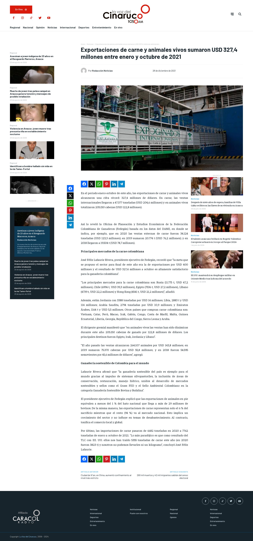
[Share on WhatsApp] (99, 184)
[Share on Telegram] (121, 184)
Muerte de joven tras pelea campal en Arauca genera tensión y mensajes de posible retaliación (30, 94)
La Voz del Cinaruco (27, 536)
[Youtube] (48, 18)
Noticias (90, 44)
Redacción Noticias (26, 240)
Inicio (83, 44)
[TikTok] (31, 18)
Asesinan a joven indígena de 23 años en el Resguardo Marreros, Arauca (31, 57)
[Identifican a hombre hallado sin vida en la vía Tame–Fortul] (32, 185)
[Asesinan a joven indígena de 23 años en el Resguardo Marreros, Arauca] (32, 75)
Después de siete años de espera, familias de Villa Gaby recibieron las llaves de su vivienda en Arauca (217, 204)
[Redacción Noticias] (84, 71)
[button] (240, 14)
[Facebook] (13, 18)
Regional (13, 53)
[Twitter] (40, 18)
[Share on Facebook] (84, 184)
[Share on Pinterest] (106, 184)
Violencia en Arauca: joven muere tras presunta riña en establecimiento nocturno (30, 131)
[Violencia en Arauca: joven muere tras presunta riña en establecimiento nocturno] (32, 150)
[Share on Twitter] (91, 184)
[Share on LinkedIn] (114, 184)
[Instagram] (22, 18)
